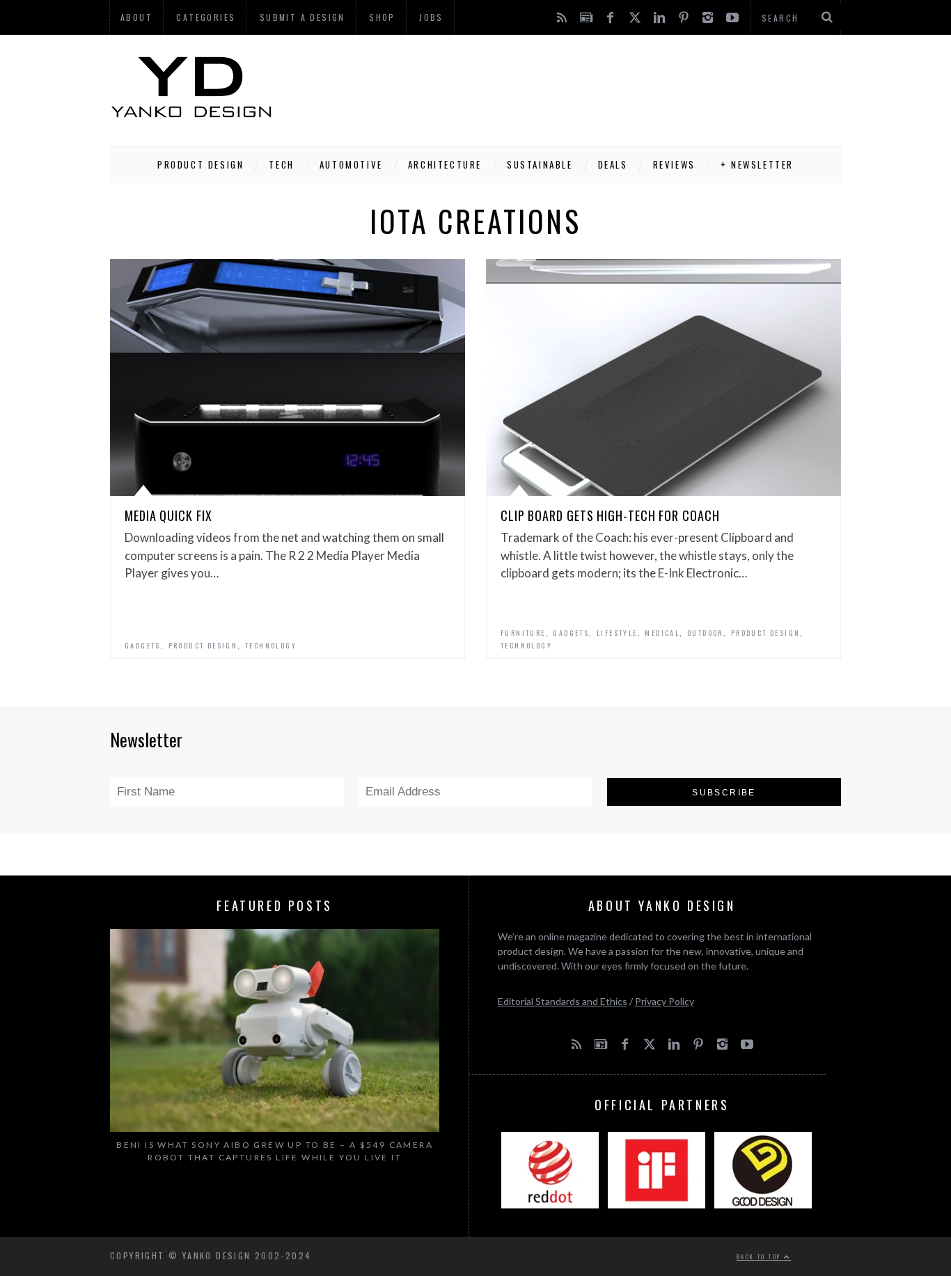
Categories (205, 17)
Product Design (200, 164)
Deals (613, 164)
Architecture (445, 164)
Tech (281, 164)
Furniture (523, 633)
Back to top (760, 1256)
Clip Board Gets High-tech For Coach (610, 515)
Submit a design (302, 17)
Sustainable (540, 164)
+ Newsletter (757, 164)
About (136, 17)
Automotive (351, 164)
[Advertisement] (587, 87)
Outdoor (705, 633)
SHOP (382, 17)
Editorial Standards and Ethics (562, 1001)
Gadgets (143, 645)
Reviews (674, 164)
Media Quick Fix (168, 515)
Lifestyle (617, 633)
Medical (662, 633)
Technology (271, 645)
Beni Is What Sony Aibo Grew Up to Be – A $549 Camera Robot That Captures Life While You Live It (274, 1150)
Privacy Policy (664, 1001)
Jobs (431, 17)
